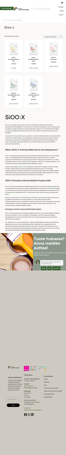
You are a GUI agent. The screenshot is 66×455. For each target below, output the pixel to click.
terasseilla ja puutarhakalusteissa (31, 197)
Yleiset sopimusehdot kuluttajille (53, 391)
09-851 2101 (27, 408)
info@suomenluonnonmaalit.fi (33, 410)
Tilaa (13, 405)
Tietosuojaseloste (49, 394)
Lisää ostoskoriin (33, 68)
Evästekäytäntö (48, 397)
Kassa (61, 11)
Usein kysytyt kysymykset (51, 388)
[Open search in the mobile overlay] (41, 9)
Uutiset (46, 379)
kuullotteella (51, 188)
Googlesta (33, 402)
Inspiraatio (46, 382)
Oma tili (61, 15)
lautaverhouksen (23, 167)
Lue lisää (13, 68)
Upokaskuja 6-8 (28, 386)
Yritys (45, 385)
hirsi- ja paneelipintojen (18, 136)
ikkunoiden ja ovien (10, 192)
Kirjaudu (61, 7)
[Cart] (62, 3)
